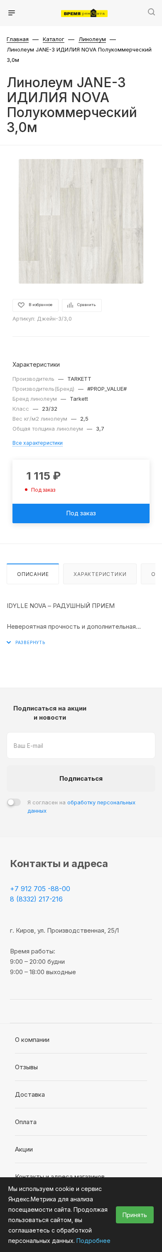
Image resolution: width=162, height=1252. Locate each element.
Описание (33, 574)
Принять (135, 1214)
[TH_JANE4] (81, 221)
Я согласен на (81, 806)
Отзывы (26, 1067)
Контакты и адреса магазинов (60, 1177)
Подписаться (81, 778)
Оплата (26, 1122)
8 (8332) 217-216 (36, 899)
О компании (32, 1040)
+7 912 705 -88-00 (40, 888)
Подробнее (93, 1240)
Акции (24, 1149)
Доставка (30, 1094)
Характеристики (100, 574)
